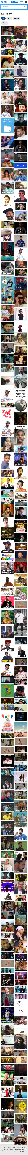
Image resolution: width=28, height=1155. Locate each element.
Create (16, 1)
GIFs (9, 18)
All (3, 18)
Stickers (16, 18)
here (8, 1153)
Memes (5, 23)
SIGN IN (21, 1)
